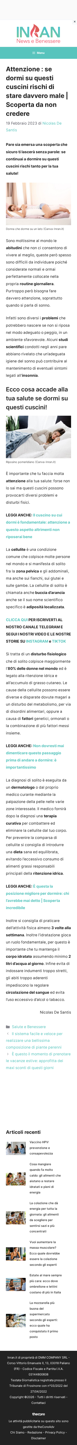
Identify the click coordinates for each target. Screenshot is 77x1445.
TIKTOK (59, 641)
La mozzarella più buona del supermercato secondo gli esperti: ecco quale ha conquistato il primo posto (44, 1320)
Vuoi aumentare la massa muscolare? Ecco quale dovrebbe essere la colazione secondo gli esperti (45, 1253)
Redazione (34, 1432)
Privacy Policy (55, 1432)
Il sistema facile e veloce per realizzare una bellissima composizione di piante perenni (34, 1040)
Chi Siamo (17, 1432)
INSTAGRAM (37, 641)
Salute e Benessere (29, 1027)
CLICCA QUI (17, 620)
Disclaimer (38, 1438)
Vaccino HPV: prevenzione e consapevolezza (41, 1147)
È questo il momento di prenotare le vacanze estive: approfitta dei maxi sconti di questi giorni (38, 1061)
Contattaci (38, 1403)
